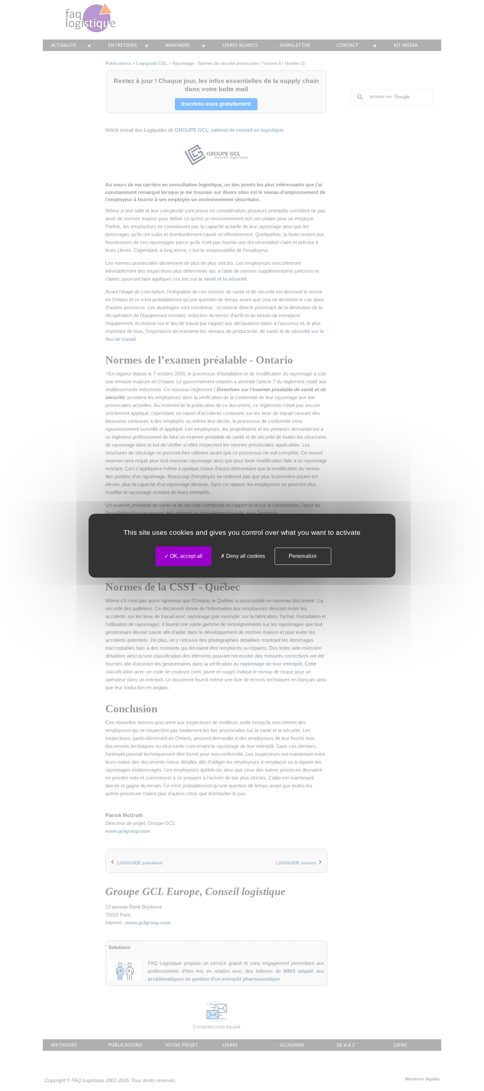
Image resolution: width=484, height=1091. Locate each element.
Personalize (303, 556)
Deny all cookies (245, 556)
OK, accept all (185, 556)
